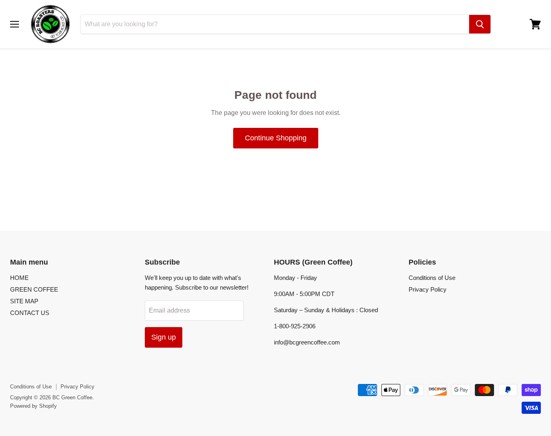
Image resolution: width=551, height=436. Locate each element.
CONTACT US (29, 312)
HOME (19, 277)
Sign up (163, 337)
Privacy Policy (428, 289)
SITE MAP (24, 301)
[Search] (479, 24)
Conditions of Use (432, 277)
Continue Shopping (276, 138)
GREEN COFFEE (34, 289)
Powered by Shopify (33, 406)
